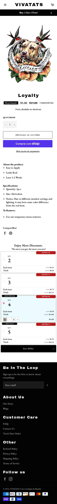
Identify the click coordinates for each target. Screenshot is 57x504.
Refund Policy (10, 448)
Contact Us (9, 428)
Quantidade (9, 117)
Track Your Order (12, 433)
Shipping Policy (11, 458)
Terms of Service (11, 463)
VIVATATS (28, 4)
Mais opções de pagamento (28, 151)
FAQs (6, 423)
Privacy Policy (10, 453)
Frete (18, 109)
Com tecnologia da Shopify (30, 489)
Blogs (6, 408)
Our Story (8, 403)
